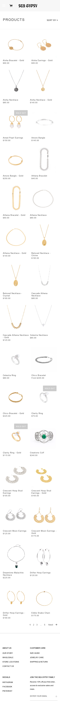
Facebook (7, 687)
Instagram (7, 682)
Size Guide (35, 653)
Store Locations (10, 662)
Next (51, 625)
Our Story (7, 653)
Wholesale (7, 657)
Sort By (52, 20)
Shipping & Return (39, 662)
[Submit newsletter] (56, 696)
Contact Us (8, 666)
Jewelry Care (37, 657)
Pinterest (7, 691)
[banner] (28, 5)
